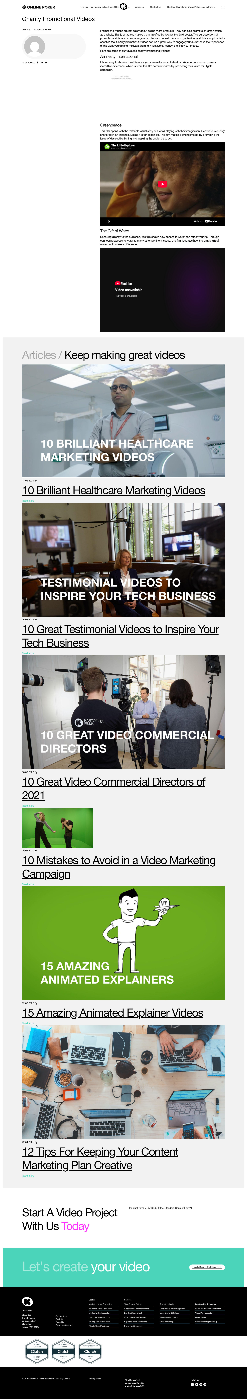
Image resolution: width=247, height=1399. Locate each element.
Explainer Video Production (135, 1321)
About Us (140, 7)
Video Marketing (166, 1321)
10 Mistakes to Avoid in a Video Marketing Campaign (119, 867)
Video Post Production (169, 1317)
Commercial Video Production (136, 1308)
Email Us (59, 1319)
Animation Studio (167, 1304)
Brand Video (200, 1317)
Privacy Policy (95, 1378)
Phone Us (59, 1322)
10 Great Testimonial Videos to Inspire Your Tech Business (120, 636)
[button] (222, 7)
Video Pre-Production (204, 1313)
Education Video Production (100, 1308)
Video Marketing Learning (206, 1321)
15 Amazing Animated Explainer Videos (112, 1013)
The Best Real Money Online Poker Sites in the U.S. (105, 7)
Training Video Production (99, 1321)
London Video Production (205, 1304)
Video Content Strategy (169, 1313)
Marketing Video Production (100, 1304)
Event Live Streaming (64, 1325)
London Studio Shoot (133, 1313)
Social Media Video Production (208, 1308)
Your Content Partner (133, 1304)
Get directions (61, 1316)
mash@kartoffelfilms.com (207, 1267)
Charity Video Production (99, 1326)
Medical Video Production (99, 1313)
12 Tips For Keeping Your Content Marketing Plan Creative (100, 1159)
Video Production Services (135, 1317)
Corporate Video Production (100, 1317)
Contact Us (155, 7)
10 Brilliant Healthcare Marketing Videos (113, 491)
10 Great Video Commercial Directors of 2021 (113, 789)
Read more (28, 501)
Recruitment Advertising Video (172, 1308)
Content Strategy (42, 29)
